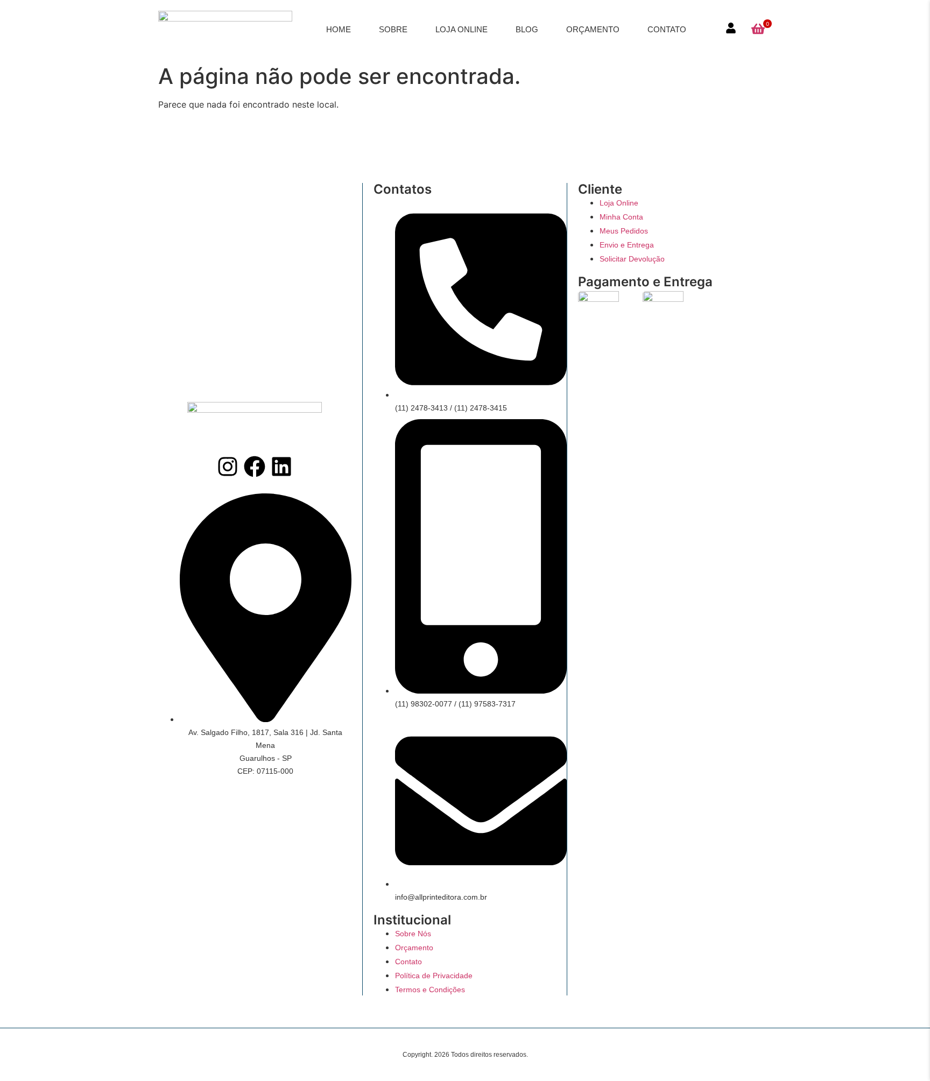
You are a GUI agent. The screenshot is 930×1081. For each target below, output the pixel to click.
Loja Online (461, 29)
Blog (527, 29)
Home (338, 29)
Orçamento (592, 29)
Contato (666, 29)
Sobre (393, 29)
